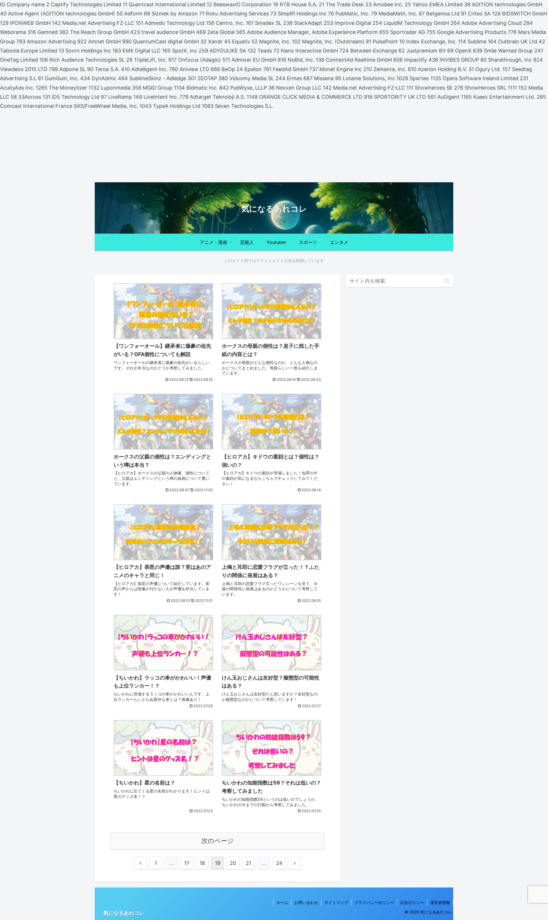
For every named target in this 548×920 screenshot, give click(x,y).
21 (248, 863)
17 (186, 863)
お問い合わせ (306, 902)
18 (202, 863)
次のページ (218, 840)
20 (233, 863)
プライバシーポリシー (374, 902)
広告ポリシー (412, 902)
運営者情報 (440, 902)
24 (279, 863)
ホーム (282, 902)
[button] (447, 281)
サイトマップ (336, 902)
